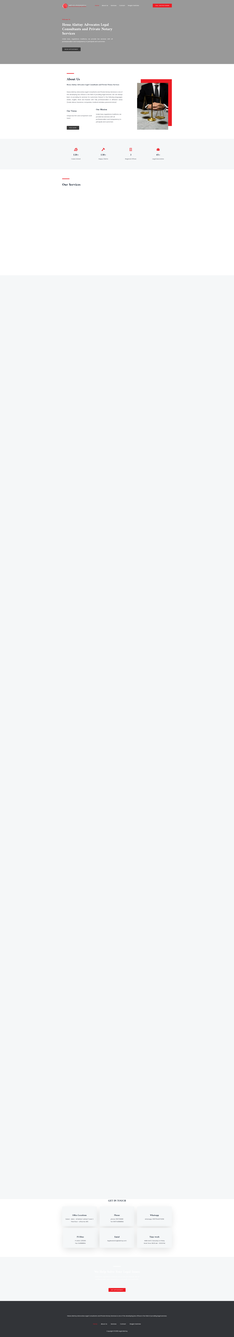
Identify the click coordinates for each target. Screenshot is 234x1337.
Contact (122, 5)
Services (113, 5)
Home (97, 5)
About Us (105, 5)
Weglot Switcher (133, 5)
